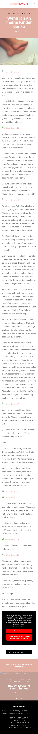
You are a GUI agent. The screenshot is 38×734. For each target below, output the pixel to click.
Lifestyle (11, 13)
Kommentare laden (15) (19, 652)
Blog (12, 718)
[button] (17, 698)
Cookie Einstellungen (19, 723)
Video (27, 681)
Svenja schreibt (24, 13)
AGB (25, 725)
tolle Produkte (16, 681)
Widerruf (15, 725)
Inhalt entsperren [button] (19, 631)
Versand (29, 728)
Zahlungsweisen (14, 728)
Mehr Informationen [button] (19, 627)
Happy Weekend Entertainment (19, 687)
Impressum (23, 718)
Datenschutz (19, 720)
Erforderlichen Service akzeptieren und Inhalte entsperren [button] (19, 637)
